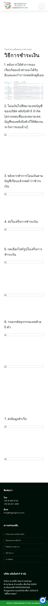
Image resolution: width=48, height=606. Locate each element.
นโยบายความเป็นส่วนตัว (15, 534)
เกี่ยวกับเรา (10, 553)
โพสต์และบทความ (12, 546)
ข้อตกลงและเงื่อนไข (13, 540)
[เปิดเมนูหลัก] (41, 6)
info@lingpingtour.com (14, 512)
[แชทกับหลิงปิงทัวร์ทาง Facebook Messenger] (42, 600)
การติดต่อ (9, 559)
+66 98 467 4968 (11, 504)
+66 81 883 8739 (11, 500)
